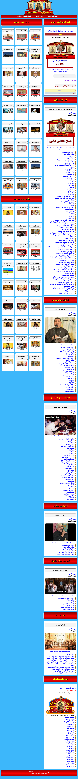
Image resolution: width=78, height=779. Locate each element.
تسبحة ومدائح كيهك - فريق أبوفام (64, 671)
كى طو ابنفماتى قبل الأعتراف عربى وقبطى (62, 233)
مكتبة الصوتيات (70, 757)
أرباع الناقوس (70, 349)
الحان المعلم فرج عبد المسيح (66, 439)
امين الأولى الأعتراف (68, 266)
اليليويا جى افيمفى (69, 224)
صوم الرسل (70, 488)
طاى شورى (71, 194)
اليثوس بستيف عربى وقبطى (66, 258)
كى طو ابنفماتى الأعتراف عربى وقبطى (63, 235)
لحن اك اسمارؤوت (69, 203)
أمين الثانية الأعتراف (68, 244)
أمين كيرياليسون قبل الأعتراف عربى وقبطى (61, 257)
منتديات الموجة (70, 752)
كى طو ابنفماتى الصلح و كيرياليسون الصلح (62, 222)
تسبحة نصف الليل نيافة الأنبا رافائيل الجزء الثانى (60, 658)
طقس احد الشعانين (68, 603)
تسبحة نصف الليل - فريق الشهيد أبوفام (63, 669)
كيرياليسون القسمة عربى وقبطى (65, 253)
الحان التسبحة (70, 654)
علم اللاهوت (70, 724)
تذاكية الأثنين (70, 497)
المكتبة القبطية (70, 743)
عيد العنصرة (70, 486)
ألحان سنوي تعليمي (68, 551)
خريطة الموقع (70, 766)
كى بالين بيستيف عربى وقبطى (65, 247)
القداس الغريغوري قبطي (67, 475)
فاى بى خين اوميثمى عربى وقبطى (64, 242)
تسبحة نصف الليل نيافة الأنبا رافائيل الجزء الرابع (60, 662)
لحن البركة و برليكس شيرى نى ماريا (64, 165)
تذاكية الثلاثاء (70, 499)
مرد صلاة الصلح (69, 391)
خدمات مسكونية (69, 741)
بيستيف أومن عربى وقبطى (66, 255)
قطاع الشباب (70, 748)
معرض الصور (70, 755)
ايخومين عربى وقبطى (68, 275)
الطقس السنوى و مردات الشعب (65, 358)
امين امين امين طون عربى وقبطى (64, 198)
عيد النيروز (71, 382)
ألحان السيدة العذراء (68, 490)
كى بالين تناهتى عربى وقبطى (66, 282)
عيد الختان (71, 452)
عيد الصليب (71, 442)
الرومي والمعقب (69, 444)
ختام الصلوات (70, 183)
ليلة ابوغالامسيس (69, 376)
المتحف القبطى (70, 754)
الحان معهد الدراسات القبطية (66, 598)
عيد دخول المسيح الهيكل (67, 457)
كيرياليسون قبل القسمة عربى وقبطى (63, 288)
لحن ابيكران (70, 156)
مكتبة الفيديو (70, 761)
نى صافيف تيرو (70, 174)
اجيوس (72, 205)
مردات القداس (70, 389)
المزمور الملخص (69, 181)
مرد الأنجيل (71, 200)
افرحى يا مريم (70, 172)
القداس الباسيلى (69, 362)
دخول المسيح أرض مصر (67, 384)
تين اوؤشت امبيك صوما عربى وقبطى (63, 277)
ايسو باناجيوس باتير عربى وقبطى (65, 207)
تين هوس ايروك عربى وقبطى (65, 249)
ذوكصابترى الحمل (69, 238)
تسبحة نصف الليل (69, 354)
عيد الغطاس (70, 453)
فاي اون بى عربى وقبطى (67, 251)
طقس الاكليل (70, 605)
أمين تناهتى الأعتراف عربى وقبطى (64, 220)
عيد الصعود (71, 356)
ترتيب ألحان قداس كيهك (67, 446)
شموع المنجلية (70, 735)
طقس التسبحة (70, 602)
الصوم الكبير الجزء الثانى (67, 463)
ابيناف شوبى (70, 161)
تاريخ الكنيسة (70, 726)
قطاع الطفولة (70, 750)
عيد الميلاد (71, 380)
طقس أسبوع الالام (69, 373)
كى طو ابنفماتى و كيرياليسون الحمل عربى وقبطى (60, 246)
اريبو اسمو (71, 214)
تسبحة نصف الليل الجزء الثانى (65, 554)
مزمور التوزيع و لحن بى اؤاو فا (65, 159)
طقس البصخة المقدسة (67, 607)
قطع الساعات (70, 386)
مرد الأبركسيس (69, 169)
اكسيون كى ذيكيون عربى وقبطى (65, 264)
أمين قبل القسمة (69, 273)
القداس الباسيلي (69, 474)
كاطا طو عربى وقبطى (68, 229)
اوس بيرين (71, 218)
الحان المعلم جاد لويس (23, 16)
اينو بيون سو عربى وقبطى (66, 227)
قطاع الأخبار (70, 763)
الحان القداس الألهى (68, 154)
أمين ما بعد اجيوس (69, 291)
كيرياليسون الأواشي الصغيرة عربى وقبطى (62, 284)
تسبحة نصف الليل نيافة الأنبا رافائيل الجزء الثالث (60, 660)
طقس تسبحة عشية (68, 609)
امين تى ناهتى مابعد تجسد (66, 260)
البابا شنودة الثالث (69, 739)
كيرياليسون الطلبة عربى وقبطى (65, 225)
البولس (72, 187)
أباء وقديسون (70, 730)
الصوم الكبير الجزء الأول (67, 461)
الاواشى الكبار (70, 352)
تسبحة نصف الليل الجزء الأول (66, 552)
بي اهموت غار (70, 211)
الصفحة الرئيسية (53, 16)
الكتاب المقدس (70, 719)
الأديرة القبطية (70, 737)
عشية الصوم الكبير (69, 459)
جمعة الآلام (71, 470)
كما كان (72, 236)
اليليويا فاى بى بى (69, 213)
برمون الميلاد (70, 448)
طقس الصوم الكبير (68, 374)
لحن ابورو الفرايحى (68, 176)
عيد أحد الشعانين (69, 468)
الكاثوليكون (71, 192)
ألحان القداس (70, 472)
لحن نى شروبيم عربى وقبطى (65, 196)
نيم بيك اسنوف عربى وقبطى (66, 293)
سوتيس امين (70, 189)
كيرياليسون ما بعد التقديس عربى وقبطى (62, 269)
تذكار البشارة (70, 466)
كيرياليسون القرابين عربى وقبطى (64, 271)
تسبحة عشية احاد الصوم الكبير (65, 363)
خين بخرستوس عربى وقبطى (66, 231)
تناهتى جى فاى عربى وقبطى (66, 240)
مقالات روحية (70, 744)
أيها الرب (71, 180)
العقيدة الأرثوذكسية (68, 721)
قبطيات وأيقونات (69, 732)
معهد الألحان (39, 16)
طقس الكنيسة (70, 722)
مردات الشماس (69, 387)
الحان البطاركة (70, 600)
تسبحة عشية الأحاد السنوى (66, 365)
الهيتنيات (72, 167)
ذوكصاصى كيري (69, 290)
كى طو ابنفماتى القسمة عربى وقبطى (63, 280)
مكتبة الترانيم (70, 759)
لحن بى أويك (70, 170)
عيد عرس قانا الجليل (68, 455)
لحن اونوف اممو (69, 163)
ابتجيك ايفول (70, 158)
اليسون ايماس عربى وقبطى (66, 268)
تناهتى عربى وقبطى (68, 286)
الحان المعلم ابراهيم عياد (67, 347)
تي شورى (71, 216)
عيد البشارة (71, 464)
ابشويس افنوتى (69, 178)
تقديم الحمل (70, 369)
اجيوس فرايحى (70, 191)
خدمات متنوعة (70, 765)
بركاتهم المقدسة (69, 209)
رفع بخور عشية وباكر (68, 371)
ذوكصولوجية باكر (69, 496)
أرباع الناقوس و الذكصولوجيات (65, 351)
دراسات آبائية (70, 728)
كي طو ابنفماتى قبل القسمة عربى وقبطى (62, 279)
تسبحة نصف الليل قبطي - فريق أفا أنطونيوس (61, 667)
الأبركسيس (71, 185)
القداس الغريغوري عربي (67, 477)
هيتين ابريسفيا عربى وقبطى (66, 202)
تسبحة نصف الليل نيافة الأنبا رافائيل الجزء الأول (61, 656)
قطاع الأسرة (70, 746)
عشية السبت (70, 492)
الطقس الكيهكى (69, 360)
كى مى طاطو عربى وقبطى (66, 262)
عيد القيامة (71, 378)
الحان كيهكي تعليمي (68, 549)
